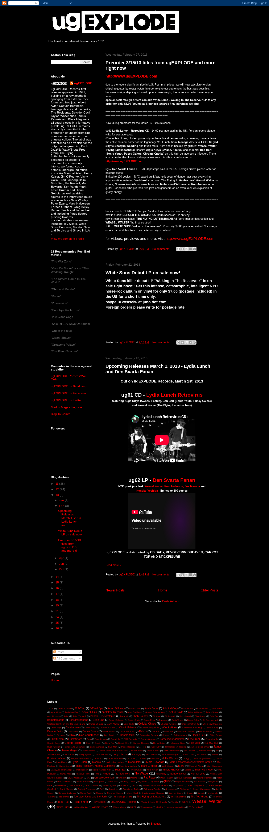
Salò (102, 789)
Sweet (201, 793)
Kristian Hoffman (56, 758)
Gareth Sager (54, 743)
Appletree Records (112, 712)
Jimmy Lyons (84, 754)
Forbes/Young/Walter (172, 739)
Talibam (51, 797)
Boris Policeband (78, 719)
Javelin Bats (136, 750)
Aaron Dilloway (116, 708)
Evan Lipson (101, 739)
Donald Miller (127, 735)
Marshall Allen (196, 766)
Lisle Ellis (154, 758)
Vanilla (174, 802)
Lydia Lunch (79, 762)
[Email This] (178, 249)
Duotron (166, 735)
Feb (62, 506)
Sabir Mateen (66, 789)
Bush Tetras (177, 720)
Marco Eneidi (65, 766)
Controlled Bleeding (192, 727)
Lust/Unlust (61, 762)
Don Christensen (89, 735)
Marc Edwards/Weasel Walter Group (191, 762)
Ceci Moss (113, 723)
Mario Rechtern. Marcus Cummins (95, 765)
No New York (122, 773)
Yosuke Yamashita (176, 807)
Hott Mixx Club (211, 743)
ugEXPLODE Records (123, 801)
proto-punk (99, 781)
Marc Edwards (155, 762)
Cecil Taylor (129, 724)
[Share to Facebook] (190, 249)
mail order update (115, 762)
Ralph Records (182, 781)
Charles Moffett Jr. (190, 724)
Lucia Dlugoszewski (202, 758)
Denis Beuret (205, 731)
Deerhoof (168, 731)
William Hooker (81, 807)
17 (57, 593)
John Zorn (188, 754)
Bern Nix (124, 716)
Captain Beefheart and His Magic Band (66, 724)
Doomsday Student (149, 735)
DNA (72, 735)
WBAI (185, 802)
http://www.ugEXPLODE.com (124, 161)
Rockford (124, 785)
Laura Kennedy (115, 758)
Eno (89, 739)
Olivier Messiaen (75, 778)
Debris (143, 731)
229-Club (80, 708)
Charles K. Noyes (169, 724)
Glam (88, 743)
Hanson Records (141, 743)
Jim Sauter (69, 754)
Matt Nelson (82, 770)
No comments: (161, 248)
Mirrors (188, 770)
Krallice (215, 754)
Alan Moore (187, 708)
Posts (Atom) (170, 601)
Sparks (99, 793)
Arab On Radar (134, 712)
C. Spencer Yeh (211, 720)
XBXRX (159, 807)
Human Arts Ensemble (75, 747)
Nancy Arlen (66, 774)
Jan (62, 500)
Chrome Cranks (107, 727)
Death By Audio (127, 731)
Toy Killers (100, 801)
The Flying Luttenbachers (151, 796)
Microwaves (136, 770)
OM (88, 778)
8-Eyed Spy (96, 708)
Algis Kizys (55, 712)
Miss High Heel (204, 769)
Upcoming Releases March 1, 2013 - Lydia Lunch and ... (70, 518)
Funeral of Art (212, 739)
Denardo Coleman (186, 731)
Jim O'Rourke (53, 754)
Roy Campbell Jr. (196, 785)
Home (162, 590)
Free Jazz (194, 739)
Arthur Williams (195, 712)
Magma (96, 762)
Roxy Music (178, 785)
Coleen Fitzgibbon (150, 727)
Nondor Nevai (178, 773)
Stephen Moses (115, 793)
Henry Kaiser (159, 743)
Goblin (98, 743)
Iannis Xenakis (97, 747)
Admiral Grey (170, 708)
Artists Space (212, 712)
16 (57, 588)
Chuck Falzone (128, 727)
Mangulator (134, 762)
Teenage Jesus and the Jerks (91, 796)
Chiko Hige (56, 727)
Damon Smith (55, 731)
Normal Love (198, 773)
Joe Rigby (136, 754)
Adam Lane (135, 708)
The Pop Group (199, 796)
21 (57, 611)
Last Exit (99, 758)
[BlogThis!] (182, 249)
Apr (62, 558)
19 (57, 605)
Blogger (155, 823)
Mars (181, 765)
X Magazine (146, 807)
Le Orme (131, 758)
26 (57, 628)
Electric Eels (198, 735)
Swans (190, 793)
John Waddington (170, 754)
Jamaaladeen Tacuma (175, 747)
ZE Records (194, 807)
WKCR (133, 807)
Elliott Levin (57, 739)
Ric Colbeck (76, 785)
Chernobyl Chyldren (212, 724)
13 (57, 495)
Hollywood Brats (177, 743)
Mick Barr (120, 769)
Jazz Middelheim (171, 750)
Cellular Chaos (147, 723)
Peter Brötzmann (204, 778)
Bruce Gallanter (116, 720)
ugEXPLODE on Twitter (66, 400)
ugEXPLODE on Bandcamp (69, 386)
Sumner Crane (176, 793)
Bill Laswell (170, 716)
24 (57, 617)
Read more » (113, 565)
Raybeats (214, 781)
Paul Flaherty (166, 778)
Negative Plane (83, 774)
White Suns (63, 807)
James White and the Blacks (113, 750)
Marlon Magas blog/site (66, 407)
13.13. (50, 708)
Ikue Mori (112, 747)
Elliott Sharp (75, 739)
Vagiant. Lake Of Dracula (154, 802)
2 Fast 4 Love (64, 708)
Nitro (97, 774)
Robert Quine (109, 785)
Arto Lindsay (53, 716)
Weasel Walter (207, 801)
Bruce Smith (134, 720)
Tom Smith (81, 801)
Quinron (143, 781)
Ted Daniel (64, 797)
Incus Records (128, 747)
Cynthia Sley (212, 727)
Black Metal (185, 716)
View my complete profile (67, 238)
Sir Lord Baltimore (67, 793)
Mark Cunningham (128, 766)
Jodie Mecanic (102, 754)
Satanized (113, 789)
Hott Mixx (194, 742)
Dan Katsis (73, 731)
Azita (66, 716)
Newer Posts (115, 590)
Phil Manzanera (65, 781)
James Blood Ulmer (200, 747)
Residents (61, 785)
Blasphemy (200, 716)
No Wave (141, 773)
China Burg (90, 727)
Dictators (61, 735)
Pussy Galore (128, 781)
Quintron (155, 781)
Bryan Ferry (149, 720)
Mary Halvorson (214, 766)
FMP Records (130, 739)
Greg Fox (109, 743)
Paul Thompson (185, 778)
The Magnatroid (178, 797)
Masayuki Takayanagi (61, 770)
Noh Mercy (161, 774)
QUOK (167, 781)
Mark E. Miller (149, 765)
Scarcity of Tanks (131, 789)
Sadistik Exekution (87, 789)
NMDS (106, 773)
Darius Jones (90, 731)
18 (57, 599)
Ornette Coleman (104, 777)
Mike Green (152, 770)
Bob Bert (214, 716)
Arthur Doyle (176, 712)
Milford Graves (171, 769)
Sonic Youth (86, 793)
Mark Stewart (168, 766)
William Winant (120, 807)
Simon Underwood (202, 789)
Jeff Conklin (189, 750)
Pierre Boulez (83, 781)
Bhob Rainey (140, 716)
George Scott (73, 742)
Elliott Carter (216, 735)
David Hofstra (109, 731)
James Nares (88, 750)
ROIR (135, 785)
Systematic (213, 793)
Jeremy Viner (205, 750)
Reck (49, 785)
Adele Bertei (151, 708)
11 (57, 483)
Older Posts (209, 590)
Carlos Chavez (96, 724)
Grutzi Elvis (123, 743)
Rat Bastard (199, 781)
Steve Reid (132, 793)
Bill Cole (157, 716)
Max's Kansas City (101, 770)
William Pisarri (100, 807)
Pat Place (135, 778)
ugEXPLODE (83, 83)
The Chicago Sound (122, 797)
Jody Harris (120, 754)
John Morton (151, 754)
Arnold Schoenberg (155, 712)
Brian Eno (98, 719)
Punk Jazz (113, 781)
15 (57, 582)
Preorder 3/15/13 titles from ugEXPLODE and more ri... (69, 545)
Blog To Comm (60, 414)
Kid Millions (202, 754)
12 (57, 489)
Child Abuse (73, 727)
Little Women (170, 758)
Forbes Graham (148, 739)
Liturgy (186, 758)
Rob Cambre (92, 785)
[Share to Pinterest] (194, 249)
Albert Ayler (202, 708)
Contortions (170, 727)
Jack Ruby (155, 747)
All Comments (65, 658)
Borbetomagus (55, 719)
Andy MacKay (71, 712)
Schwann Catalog (152, 789)
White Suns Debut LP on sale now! (142, 272)
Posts (60, 652)
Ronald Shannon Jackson (155, 785)
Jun (62, 563)
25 (57, 622)
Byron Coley (193, 720)
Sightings (184, 789)
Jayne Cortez (152, 750)
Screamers (170, 789)
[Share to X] (186, 249)
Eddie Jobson (180, 735)
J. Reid (142, 747)
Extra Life (115, 739)
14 (57, 576)
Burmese (163, 720)
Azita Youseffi (79, 716)
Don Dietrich (110, 735)
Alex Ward (217, 708)
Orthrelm (122, 778)
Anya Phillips (89, 712)
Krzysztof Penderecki (81, 758)
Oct (62, 569)
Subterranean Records (153, 793)
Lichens (142, 758)
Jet (217, 750)
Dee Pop (156, 731)
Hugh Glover (53, 747)
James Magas (70, 750)
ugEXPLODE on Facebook (68, 393)
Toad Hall (63, 801)
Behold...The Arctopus (103, 716)
